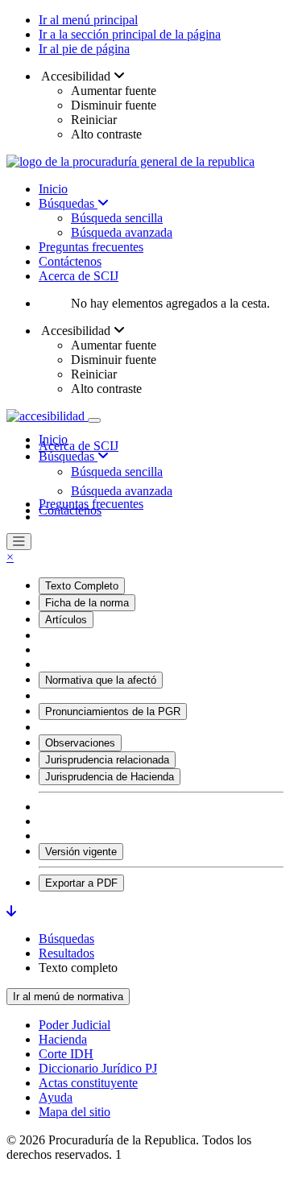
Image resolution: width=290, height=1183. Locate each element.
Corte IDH (66, 1054)
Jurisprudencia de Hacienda (109, 777)
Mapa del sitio (74, 1112)
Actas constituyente (88, 1083)
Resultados (66, 953)
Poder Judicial (74, 1025)
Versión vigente (81, 852)
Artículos (66, 620)
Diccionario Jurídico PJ (98, 1068)
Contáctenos (70, 261)
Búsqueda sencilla (117, 218)
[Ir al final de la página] (11, 911)
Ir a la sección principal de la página (130, 34)
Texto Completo (81, 586)
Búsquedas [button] (68, 456)
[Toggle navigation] (94, 420)
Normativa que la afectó (100, 680)
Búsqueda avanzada (121, 232)
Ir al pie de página (84, 49)
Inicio (53, 189)
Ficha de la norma (87, 603)
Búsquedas (68, 203)
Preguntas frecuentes (91, 247)
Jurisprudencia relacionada (107, 760)
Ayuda (55, 1097)
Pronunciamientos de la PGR (112, 711)
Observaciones (80, 743)
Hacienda (63, 1039)
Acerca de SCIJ (78, 276)
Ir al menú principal (88, 20)
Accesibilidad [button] (76, 76)
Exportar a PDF (81, 883)
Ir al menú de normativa (68, 997)
